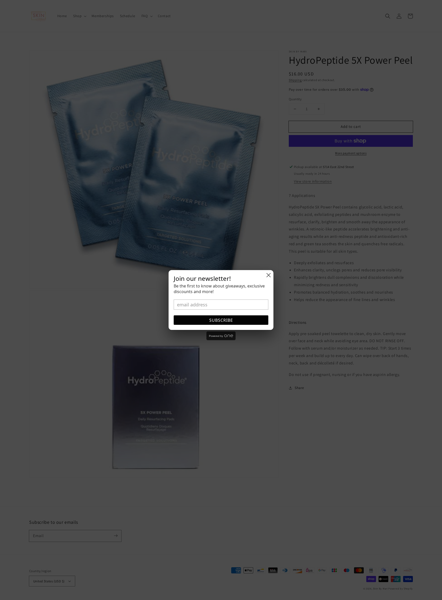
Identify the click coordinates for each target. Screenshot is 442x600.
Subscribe (221, 320)
